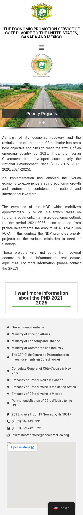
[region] (41, 107)
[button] (41, 47)
